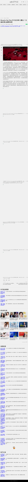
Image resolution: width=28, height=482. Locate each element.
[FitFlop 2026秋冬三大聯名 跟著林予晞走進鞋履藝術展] (3, 386)
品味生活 (24, 4)
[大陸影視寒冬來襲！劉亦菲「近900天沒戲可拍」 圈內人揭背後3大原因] (3, 471)
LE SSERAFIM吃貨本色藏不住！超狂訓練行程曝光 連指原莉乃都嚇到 (14, 329)
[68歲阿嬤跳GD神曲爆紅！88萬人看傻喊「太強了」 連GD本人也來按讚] (3, 463)
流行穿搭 (9, 4)
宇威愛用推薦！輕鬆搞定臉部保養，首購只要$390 (5, 338)
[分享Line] (1, 50)
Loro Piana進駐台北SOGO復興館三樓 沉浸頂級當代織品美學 (15, 348)
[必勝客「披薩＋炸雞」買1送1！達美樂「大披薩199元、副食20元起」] (3, 357)
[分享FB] (1, 47)
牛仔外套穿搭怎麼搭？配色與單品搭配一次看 (13, 434)
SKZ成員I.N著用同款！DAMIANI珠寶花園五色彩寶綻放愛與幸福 (15, 291)
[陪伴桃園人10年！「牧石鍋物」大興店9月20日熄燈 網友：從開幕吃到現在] (3, 443)
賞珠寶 (21, 4)
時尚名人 (4, 4)
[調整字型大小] (1, 55)
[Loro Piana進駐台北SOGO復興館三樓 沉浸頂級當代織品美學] (3, 349)
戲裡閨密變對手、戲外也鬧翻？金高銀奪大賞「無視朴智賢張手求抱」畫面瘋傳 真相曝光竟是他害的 (14, 319)
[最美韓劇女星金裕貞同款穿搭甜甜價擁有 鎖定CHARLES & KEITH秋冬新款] (3, 411)
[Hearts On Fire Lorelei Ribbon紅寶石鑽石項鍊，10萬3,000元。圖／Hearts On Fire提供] (15, 236)
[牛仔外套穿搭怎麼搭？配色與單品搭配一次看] (3, 435)
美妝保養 (13, 4)
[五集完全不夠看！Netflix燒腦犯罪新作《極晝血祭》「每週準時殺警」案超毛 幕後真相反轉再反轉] (3, 415)
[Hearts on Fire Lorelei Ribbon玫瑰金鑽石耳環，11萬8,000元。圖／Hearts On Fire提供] (15, 128)
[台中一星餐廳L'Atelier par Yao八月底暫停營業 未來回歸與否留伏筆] (3, 382)
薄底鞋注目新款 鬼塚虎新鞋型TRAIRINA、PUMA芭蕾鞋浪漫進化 (16, 368)
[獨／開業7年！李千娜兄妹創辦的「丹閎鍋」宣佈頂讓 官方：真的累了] (3, 423)
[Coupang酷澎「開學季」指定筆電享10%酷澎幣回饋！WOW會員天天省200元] (3, 378)
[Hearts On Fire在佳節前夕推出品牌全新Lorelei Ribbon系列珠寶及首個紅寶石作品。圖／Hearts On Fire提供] (15, 202)
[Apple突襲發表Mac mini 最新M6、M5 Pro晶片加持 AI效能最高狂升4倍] (3, 353)
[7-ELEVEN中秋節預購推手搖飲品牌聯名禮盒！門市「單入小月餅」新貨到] (3, 398)
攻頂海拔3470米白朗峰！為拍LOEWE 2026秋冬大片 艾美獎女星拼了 (16, 364)
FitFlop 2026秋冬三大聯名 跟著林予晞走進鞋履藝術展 (23, 338)
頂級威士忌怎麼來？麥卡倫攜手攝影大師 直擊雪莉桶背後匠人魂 (15, 401)
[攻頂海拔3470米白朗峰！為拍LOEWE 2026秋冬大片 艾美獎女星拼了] (3, 365)
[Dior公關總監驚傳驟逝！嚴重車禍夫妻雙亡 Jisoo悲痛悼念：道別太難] (3, 459)
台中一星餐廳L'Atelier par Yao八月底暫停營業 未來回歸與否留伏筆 (16, 381)
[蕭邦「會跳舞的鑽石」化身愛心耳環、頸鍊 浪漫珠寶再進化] (3, 304)
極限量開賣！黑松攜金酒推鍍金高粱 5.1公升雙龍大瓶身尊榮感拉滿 (16, 393)
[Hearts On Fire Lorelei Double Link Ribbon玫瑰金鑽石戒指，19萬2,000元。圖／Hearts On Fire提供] (15, 100)
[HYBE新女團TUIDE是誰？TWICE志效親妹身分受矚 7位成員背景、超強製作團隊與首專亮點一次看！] (3, 439)
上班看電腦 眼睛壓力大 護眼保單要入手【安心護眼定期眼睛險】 (5, 329)
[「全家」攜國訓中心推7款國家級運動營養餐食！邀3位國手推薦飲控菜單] (3, 390)
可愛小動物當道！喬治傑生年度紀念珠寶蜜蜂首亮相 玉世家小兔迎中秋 (16, 295)
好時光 (17, 4)
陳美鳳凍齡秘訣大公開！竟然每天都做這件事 (5, 318)
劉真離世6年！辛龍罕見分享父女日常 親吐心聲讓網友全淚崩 (15, 474)
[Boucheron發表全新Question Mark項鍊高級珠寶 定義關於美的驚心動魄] (3, 300)
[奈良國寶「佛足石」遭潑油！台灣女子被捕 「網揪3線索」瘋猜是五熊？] (3, 455)
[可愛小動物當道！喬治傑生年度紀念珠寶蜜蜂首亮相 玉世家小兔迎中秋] (3, 296)
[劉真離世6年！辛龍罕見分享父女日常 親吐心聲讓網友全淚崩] (3, 475)
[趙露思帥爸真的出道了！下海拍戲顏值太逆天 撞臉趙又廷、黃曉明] (3, 467)
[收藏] (1, 53)
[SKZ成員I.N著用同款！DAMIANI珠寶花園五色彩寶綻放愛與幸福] (3, 292)
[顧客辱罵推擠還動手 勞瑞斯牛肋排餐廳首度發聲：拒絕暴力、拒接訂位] (3, 361)
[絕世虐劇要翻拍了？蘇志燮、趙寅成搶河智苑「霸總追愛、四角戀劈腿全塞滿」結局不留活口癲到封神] (3, 419)
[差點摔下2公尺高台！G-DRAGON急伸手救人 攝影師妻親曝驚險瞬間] (3, 427)
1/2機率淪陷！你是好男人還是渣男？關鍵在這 (23, 328)
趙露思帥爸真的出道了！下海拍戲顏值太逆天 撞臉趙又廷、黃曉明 (16, 466)
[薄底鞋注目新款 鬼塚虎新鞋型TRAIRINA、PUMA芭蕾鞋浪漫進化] (3, 370)
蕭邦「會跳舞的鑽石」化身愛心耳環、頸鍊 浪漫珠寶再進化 (15, 303)
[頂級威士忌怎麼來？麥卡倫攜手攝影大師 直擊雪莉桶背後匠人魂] (3, 402)
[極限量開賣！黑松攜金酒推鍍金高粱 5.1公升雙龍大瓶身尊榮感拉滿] (3, 394)
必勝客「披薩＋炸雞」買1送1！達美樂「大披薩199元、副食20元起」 (16, 356)
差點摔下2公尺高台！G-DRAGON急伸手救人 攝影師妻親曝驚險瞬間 (14, 339)
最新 (1, 4)
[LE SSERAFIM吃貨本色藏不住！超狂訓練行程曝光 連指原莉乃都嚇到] (3, 431)
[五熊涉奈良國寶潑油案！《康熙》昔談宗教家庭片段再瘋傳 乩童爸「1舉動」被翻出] (3, 406)
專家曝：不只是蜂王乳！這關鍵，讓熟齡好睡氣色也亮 (23, 318)
